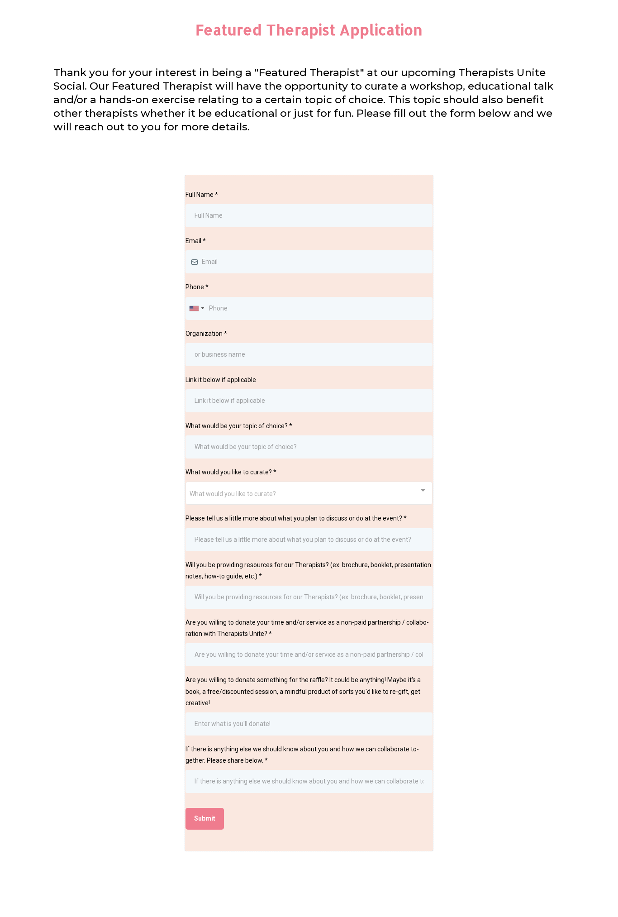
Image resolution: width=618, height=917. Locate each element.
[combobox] (196, 308)
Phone (197, 287)
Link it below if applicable (220, 379)
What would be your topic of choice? (238, 426)
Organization (206, 333)
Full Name (201, 194)
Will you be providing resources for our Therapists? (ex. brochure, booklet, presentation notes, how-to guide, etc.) (308, 570)
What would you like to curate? (230, 472)
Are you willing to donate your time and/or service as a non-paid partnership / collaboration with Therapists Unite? (307, 628)
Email (195, 240)
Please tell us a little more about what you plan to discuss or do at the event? (296, 518)
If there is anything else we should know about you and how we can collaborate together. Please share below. (302, 754)
